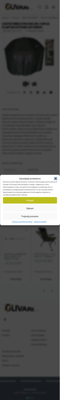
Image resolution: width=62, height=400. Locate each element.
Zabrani (30, 208)
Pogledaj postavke (29, 216)
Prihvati (30, 200)
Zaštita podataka (40, 221)
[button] (55, 178)
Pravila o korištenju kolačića (22, 221)
